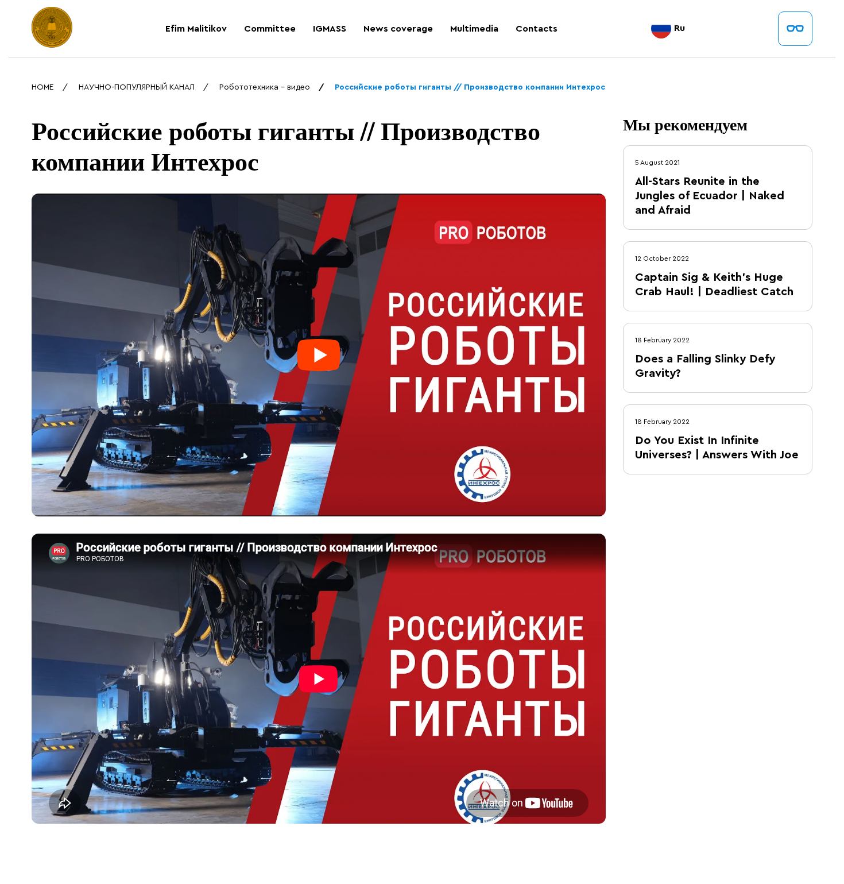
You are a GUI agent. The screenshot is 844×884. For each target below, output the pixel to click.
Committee (270, 28)
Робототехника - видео (264, 87)
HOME (43, 87)
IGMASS (329, 28)
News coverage (398, 28)
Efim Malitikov (196, 28)
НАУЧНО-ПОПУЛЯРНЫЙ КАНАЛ (137, 87)
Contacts (536, 28)
